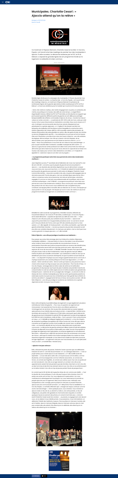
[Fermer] (3, 2)
